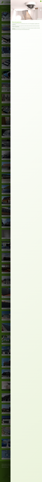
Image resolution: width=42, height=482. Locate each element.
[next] (40, 10)
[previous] (11, 10)
